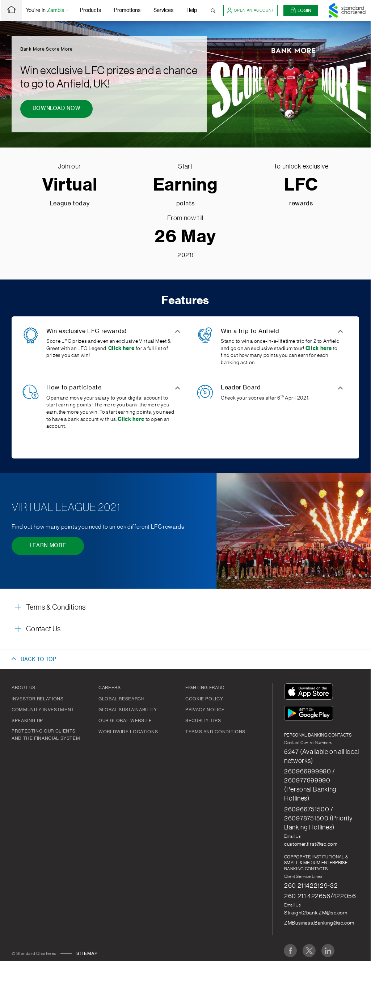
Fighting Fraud (205, 688)
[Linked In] (327, 950)
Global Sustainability (127, 710)
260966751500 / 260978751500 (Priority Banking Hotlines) (318, 818)
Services (163, 10)
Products (90, 10)
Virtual (69, 185)
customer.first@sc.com (310, 844)
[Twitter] (309, 950)
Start (185, 166)
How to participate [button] (74, 388)
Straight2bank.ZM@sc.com (315, 913)
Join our (69, 166)
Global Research (121, 699)
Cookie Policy (204, 699)
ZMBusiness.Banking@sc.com (319, 923)
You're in (45, 10)
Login (304, 10)
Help (191, 10)
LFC (301, 185)
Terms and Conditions (215, 732)
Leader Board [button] (241, 388)
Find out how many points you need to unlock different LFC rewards (98, 527)
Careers (109, 688)
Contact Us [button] (43, 629)
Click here (318, 348)
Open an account (254, 10)
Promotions (127, 10)
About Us (23, 688)
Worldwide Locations (128, 732)
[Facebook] (290, 950)
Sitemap (86, 953)
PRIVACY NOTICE (205, 710)
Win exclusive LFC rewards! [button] (86, 331)
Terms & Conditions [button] (56, 607)
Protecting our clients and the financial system (46, 735)
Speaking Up (27, 720)
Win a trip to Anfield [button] (250, 331)
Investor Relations (38, 699)
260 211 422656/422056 (320, 896)
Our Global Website (125, 720)
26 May (185, 237)
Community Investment (43, 710)
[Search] (213, 10)
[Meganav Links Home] (11, 10)
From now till (185, 218)
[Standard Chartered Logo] (347, 10)
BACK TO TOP (38, 659)
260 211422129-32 (311, 885)
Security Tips (203, 720)
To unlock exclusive (301, 166)
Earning (185, 185)
